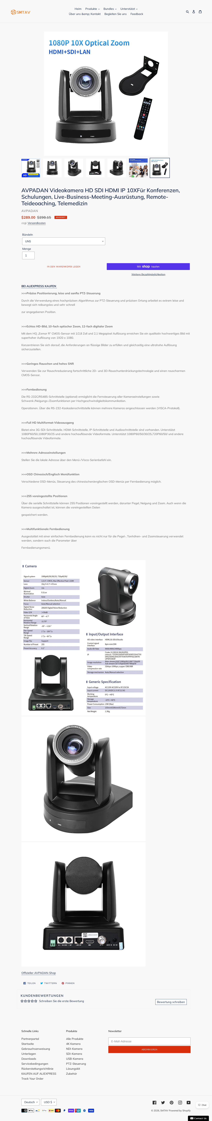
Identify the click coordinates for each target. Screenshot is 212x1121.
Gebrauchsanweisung (35, 1049)
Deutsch (29, 1102)
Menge (26, 249)
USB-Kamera (74, 1059)
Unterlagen (28, 1054)
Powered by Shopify (180, 1110)
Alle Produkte (74, 1039)
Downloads (28, 1059)
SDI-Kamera (74, 1054)
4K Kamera (73, 1044)
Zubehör (71, 1073)
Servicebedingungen (34, 1063)
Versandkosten (37, 223)
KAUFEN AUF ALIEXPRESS (38, 1073)
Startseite (27, 1044)
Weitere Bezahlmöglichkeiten (148, 274)
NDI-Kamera (74, 1049)
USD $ (48, 1102)
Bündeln (27, 234)
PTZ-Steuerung (76, 1063)
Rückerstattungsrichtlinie (37, 1068)
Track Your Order (32, 1078)
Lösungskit (73, 1068)
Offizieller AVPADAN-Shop (38, 973)
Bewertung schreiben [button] (171, 1002)
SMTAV (164, 1110)
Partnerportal (30, 1039)
